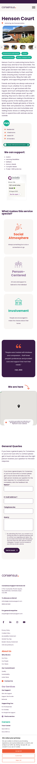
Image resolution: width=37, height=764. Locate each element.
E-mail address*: (11, 497)
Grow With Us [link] (6, 732)
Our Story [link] (4, 658)
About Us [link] (6, 651)
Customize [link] (18, 756)
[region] (18, 749)
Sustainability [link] (6, 674)
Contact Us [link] (8, 681)
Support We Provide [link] (8, 696)
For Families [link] (5, 710)
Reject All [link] (18, 760)
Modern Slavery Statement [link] (10, 642)
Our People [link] (5, 661)
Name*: (7, 485)
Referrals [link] (4, 699)
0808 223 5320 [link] (6, 604)
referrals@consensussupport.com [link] (12, 601)
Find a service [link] (9, 716)
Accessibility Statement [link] (9, 636)
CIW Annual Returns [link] (8, 645)
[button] (19, 406)
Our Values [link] (5, 664)
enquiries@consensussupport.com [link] (12, 614)
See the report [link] (14, 194)
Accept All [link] (18, 751)
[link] (9, 7)
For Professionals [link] (7, 707)
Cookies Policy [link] (6, 633)
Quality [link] (4, 671)
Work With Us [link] (6, 729)
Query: (6, 517)
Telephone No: (10, 507)
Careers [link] (6, 722)
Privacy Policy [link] (6, 630)
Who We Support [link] (7, 693)
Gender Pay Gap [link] (7, 639)
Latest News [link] (5, 677)
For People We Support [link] (8, 712)
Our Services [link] (8, 686)
